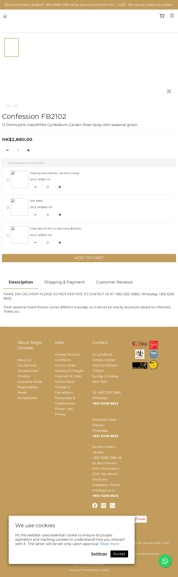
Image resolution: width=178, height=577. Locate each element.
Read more (109, 544)
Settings (99, 554)
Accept (119, 554)
